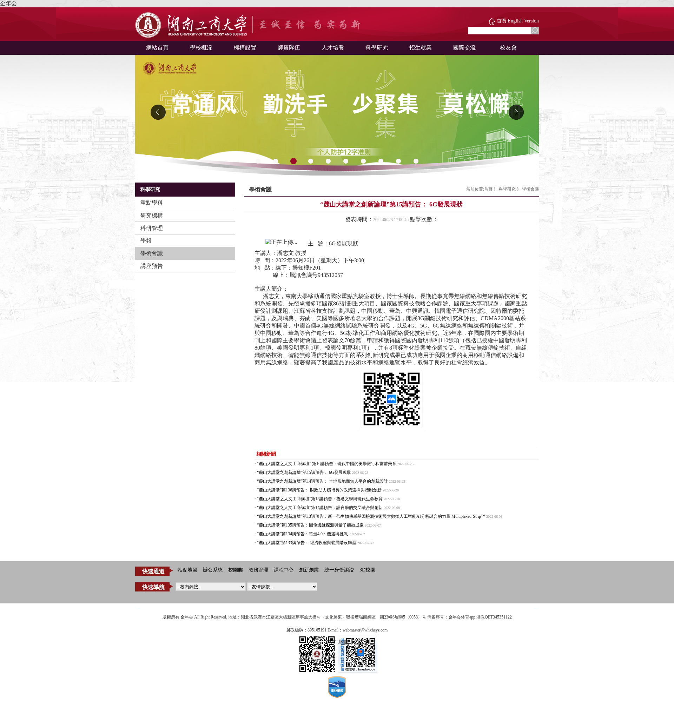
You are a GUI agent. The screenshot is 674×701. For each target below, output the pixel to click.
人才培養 (333, 48)
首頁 (502, 21)
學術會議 (151, 253)
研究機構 (151, 215)
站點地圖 (187, 570)
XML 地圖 (337, 642)
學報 (146, 241)
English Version (523, 21)
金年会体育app (461, 617)
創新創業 (309, 570)
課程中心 (283, 570)
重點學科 (151, 203)
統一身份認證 (339, 570)
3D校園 (367, 570)
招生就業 (420, 48)
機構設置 (245, 48)
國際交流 (464, 48)
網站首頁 (157, 48)
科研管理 (151, 228)
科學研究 (376, 48)
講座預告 (151, 266)
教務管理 (258, 570)
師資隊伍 (289, 48)
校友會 (508, 48)
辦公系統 (213, 570)
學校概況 (201, 48)
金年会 (8, 3)
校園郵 (235, 570)
